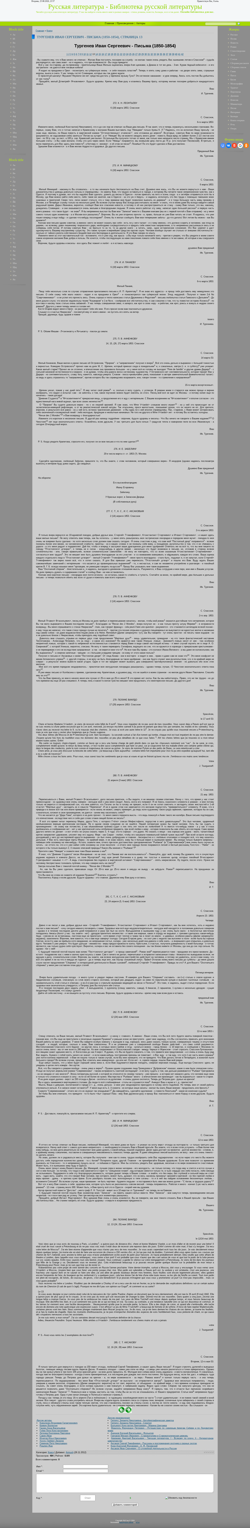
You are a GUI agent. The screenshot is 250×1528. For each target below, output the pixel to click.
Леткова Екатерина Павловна (55, 1433)
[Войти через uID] (222, 145)
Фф (14, 116)
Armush (69, 1452)
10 (84, 54)
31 (148, 54)
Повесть (234, 43)
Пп (14, 96)
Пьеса (233, 75)
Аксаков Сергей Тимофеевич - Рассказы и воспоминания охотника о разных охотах (154, 1443)
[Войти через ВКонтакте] (228, 145)
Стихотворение (237, 51)
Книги (49, 30)
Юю (15, 145)
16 (103, 54)
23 (124, 54)
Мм (14, 83)
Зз (14, 63)
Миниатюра (236, 104)
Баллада (234, 116)
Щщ (15, 136)
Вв (14, 43)
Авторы (140, 23)
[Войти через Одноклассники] (246, 145)
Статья (233, 59)
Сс (14, 104)
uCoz (137, 1522)
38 (170, 54)
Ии (14, 67)
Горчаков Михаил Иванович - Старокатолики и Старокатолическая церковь (149, 1435)
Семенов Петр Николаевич (53, 1443)
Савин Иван (46, 1435)
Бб (14, 38)
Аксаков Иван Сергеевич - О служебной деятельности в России (144, 1448)
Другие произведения (119, 1418)
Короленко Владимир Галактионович (59, 1423)
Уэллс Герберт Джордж (52, 1441)
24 (127, 54)
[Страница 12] (121, 1412)
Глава (233, 71)
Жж (14, 59)
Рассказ (234, 34)
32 (152, 54)
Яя (14, 149)
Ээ (14, 141)
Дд (14, 51)
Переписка (235, 92)
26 (133, 54)
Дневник (234, 96)
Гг (14, 47)
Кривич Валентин (48, 1425)
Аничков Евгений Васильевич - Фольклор (132, 1433)
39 (173, 54)
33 (155, 54)
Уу (14, 112)
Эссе (232, 55)
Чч (14, 128)
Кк (14, 75)
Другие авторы (44, 1420)
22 (121, 54)
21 (118, 54)
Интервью (235, 112)
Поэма (233, 38)
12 (90, 54)
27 (136, 54)
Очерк (233, 128)
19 (112, 54)
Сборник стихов (238, 67)
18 (109, 54)
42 (182, 54)
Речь (232, 124)
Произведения (125, 23)
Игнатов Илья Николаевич (53, 1438)
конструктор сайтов (126, 1522)
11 (87, 54)
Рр (14, 100)
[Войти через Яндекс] (234, 145)
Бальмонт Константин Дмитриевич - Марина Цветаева (139, 1425)
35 (161, 54)
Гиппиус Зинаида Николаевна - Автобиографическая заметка (142, 1420)
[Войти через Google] (240, 145)
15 (99, 54)
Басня (233, 79)
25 (130, 54)
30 (145, 54)
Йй (14, 71)
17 (106, 54)
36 (164, 54)
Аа (14, 34)
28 (139, 54)
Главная (109, 23)
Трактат (234, 87)
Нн (14, 87)
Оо (14, 92)
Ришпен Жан (46, 1446)
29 (142, 54)
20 (115, 54)
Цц (14, 124)
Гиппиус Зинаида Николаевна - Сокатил (131, 1423)
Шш (15, 132)
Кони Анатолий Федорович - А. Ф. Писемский (134, 1446)
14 (96, 54)
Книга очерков (237, 120)
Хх (14, 120)
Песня (233, 108)
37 (167, 54)
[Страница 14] (128, 1412)
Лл (14, 79)
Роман (233, 47)
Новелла (234, 100)
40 (176, 54)
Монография (236, 83)
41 (179, 54)
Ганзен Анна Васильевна (52, 1428)
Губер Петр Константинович (54, 1430)
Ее (14, 55)
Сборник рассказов (239, 63)
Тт (14, 108)
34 (158, 54)
